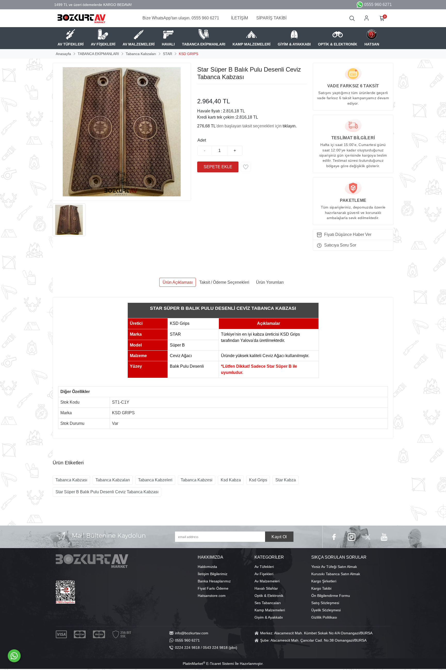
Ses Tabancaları (267, 603)
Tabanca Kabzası (71, 480)
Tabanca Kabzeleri (155, 480)
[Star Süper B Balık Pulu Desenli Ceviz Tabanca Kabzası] (122, 131)
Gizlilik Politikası (324, 617)
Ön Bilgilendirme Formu (330, 596)
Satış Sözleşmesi (325, 603)
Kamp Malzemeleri (269, 610)
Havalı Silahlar (266, 588)
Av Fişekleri (263, 574)
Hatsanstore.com (212, 596)
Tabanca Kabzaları (112, 480)
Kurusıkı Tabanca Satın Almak (335, 574)
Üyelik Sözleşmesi (326, 610)
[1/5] (200, 90)
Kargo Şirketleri (323, 581)
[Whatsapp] (14, 655)
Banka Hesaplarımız (214, 581)
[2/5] (203, 90)
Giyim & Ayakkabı (268, 617)
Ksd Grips (258, 480)
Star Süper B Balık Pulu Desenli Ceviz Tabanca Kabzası (106, 492)
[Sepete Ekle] (217, 166)
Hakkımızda (207, 567)
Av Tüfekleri (264, 567)
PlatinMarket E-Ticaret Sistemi (208, 663)
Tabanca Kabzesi (196, 480)
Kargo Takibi (321, 588)
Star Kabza (285, 480)
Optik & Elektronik (268, 596)
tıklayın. (290, 126)
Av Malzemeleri (267, 581)
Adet (201, 140)
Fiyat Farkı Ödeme (213, 588)
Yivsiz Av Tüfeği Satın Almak (334, 567)
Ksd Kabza (231, 480)
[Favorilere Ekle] (245, 167)
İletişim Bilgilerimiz (212, 574)
